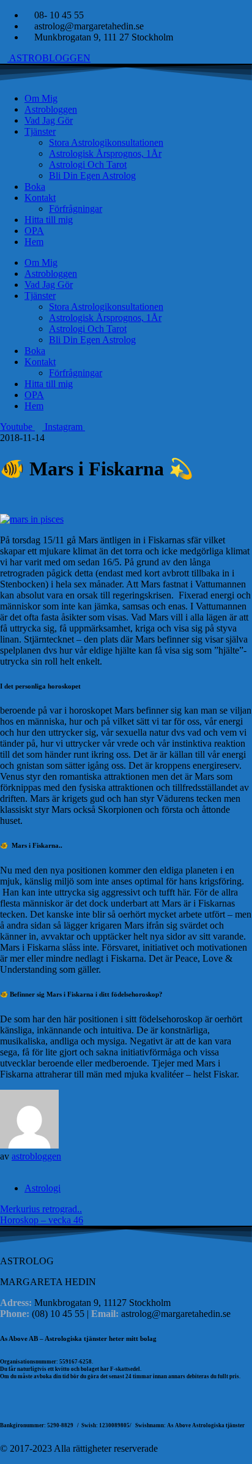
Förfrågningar (75, 208)
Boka (34, 186)
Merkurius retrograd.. (41, 1209)
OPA (34, 230)
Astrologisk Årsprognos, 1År (105, 153)
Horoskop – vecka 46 (41, 1220)
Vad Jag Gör (48, 120)
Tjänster (40, 131)
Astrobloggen (50, 109)
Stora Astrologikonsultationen (106, 142)
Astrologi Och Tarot (88, 164)
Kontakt (40, 197)
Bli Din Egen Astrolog (92, 175)
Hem (33, 241)
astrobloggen (36, 1156)
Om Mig (40, 98)
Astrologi (42, 1188)
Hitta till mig (48, 219)
